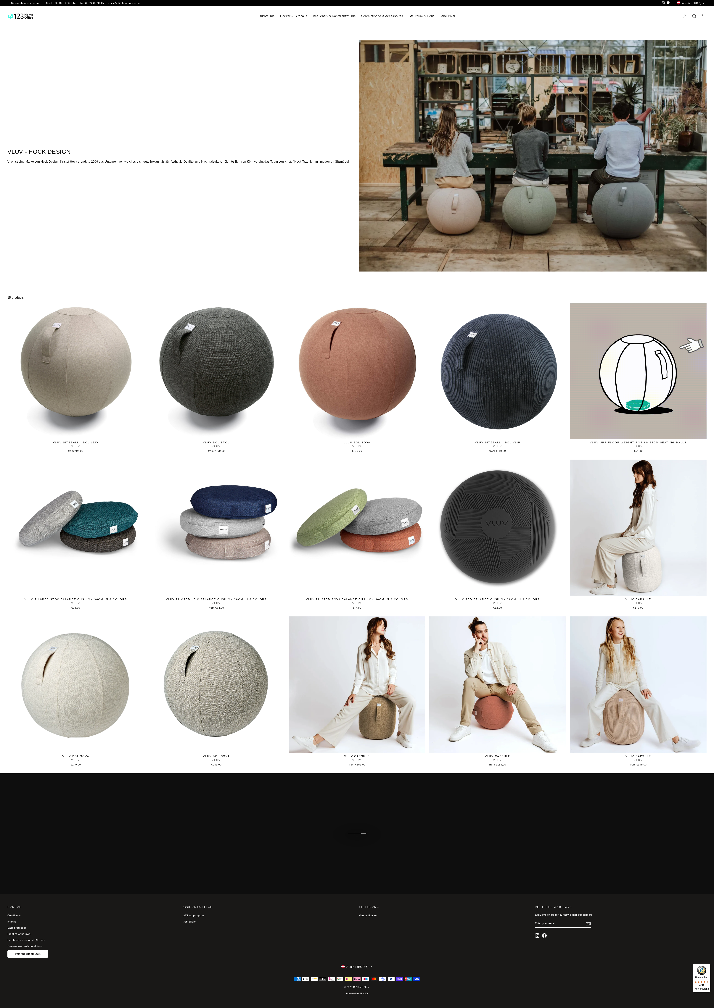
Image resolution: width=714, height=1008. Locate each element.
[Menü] (708, 966)
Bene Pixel (447, 16)
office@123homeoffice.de (124, 3)
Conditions (14, 915)
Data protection (17, 927)
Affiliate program (193, 915)
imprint (11, 921)
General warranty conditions (25, 946)
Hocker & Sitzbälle (293, 16)
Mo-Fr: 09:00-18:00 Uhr (61, 3)
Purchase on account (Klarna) (26, 940)
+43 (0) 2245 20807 (92, 3)
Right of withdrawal (19, 934)
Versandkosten (368, 915)
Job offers (189, 921)
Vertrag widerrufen (28, 953)
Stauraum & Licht (421, 16)
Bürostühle (266, 16)
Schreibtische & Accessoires (382, 16)
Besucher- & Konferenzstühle (334, 16)
